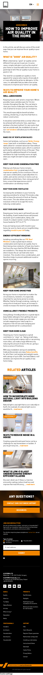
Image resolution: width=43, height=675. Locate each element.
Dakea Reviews (7, 605)
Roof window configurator (30, 636)
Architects (6, 630)
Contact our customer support (21, 503)
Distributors (6, 636)
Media (5, 618)
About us (5, 598)
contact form (32, 532)
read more (18, 409)
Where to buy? (7, 612)
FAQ (24, 626)
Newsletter (6, 615)
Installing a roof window (30, 640)
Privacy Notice (27, 653)
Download (26, 646)
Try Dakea (6, 602)
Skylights (26, 598)
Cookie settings (6, 674)
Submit (21, 553)
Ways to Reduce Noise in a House (19, 436)
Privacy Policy (24, 558)
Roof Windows (27, 595)
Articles (5, 608)
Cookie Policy (27, 650)
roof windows (11, 130)
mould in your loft (18, 230)
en (30, 5)
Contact (25, 656)
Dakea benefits (32, 352)
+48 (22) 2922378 (7, 581)
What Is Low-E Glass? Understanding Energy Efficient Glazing (17, 474)
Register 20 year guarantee (31, 633)
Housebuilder (7, 640)
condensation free (10, 170)
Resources (21, 510)
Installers (6, 626)
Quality (5, 595)
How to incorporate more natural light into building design (20, 398)
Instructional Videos (29, 643)
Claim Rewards (27, 630)
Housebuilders (7, 633)
